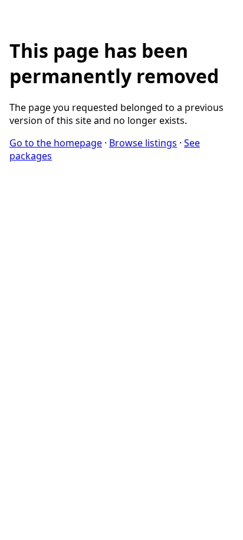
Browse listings (143, 142)
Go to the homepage (55, 142)
